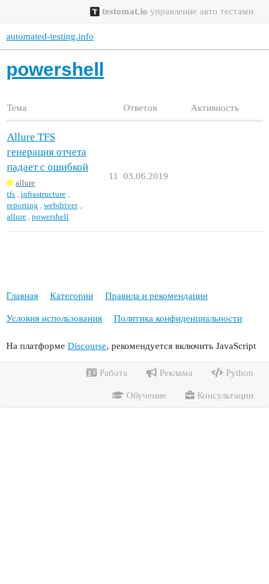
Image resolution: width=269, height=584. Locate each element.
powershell (50, 216)
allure (16, 216)
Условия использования (54, 318)
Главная (22, 296)
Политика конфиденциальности (178, 318)
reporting (22, 205)
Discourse (87, 346)
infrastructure (43, 194)
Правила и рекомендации (156, 296)
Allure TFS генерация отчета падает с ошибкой (47, 152)
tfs (11, 194)
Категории (71, 296)
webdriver (61, 205)
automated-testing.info (50, 36)
